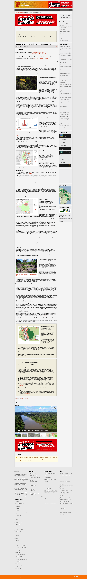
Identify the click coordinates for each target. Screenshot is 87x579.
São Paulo (17, 563)
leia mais (41, 99)
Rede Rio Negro (48, 477)
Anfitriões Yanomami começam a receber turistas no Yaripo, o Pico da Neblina (66, 61)
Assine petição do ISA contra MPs (40, 58)
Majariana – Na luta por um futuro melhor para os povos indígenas (65, 483)
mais (42, 496)
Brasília (17, 519)
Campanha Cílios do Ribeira (50, 503)
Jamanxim (26, 398)
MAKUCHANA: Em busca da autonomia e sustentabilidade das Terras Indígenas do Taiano (66, 503)
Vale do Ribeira (63, 35)
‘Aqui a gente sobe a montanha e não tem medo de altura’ (36, 479)
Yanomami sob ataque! (64, 108)
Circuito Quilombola (63, 514)
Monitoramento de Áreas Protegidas (39, 53)
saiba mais (45, 315)
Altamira (17, 501)
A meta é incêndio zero (35, 484)
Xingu (61, 38)
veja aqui (30, 173)
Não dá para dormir (34, 473)
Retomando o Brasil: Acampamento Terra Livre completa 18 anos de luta (65, 118)
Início (16, 12)
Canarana (17, 528)
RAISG (46, 481)
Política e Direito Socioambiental (38, 52)
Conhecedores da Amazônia (65, 97)
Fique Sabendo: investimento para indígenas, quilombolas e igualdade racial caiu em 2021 (65, 86)
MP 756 (17, 398)
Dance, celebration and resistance (35, 488)
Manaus (17, 544)
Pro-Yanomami (48, 488)
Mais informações (45, 577)
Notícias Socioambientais (20, 12)
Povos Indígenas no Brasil (65, 31)
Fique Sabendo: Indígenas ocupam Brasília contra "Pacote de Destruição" (65, 112)
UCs (56, 46)
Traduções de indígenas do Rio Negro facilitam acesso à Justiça (65, 48)
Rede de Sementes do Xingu (50, 479)
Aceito (75, 576)
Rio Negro (62, 33)
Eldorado (17, 535)
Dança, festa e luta (34, 493)
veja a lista (21, 385)
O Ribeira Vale (47, 494)
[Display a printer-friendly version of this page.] (57, 61)
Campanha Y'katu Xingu (49, 500)
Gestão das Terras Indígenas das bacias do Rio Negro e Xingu (65, 214)
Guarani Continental (63, 479)
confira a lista (50, 374)
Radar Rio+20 (47, 483)
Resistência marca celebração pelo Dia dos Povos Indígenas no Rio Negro (65, 80)
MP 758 (21, 398)
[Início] (24, 7)
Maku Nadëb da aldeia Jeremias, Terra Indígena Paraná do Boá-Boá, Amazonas (66, 475)
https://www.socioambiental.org (48, 37)
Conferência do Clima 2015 (65, 40)
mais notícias (61, 129)
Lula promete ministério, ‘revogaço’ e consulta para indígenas (65, 101)
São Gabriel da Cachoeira (20, 554)
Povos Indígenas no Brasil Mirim (51, 490)
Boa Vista (17, 510)
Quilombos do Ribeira (49, 486)
